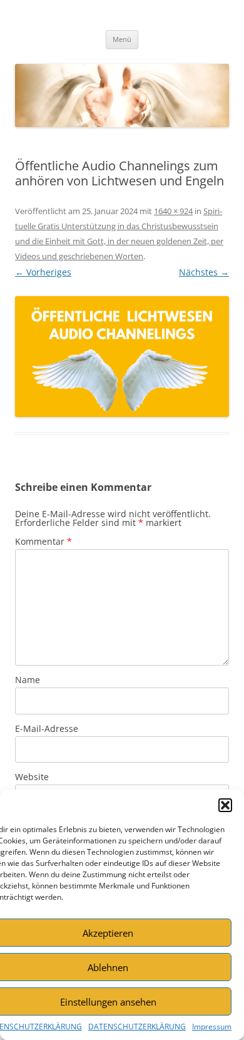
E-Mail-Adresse (46, 728)
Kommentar (43, 541)
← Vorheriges (43, 272)
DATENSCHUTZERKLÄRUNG (137, 1026)
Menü (122, 39)
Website (32, 777)
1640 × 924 (173, 211)
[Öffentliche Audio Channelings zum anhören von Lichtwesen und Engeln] (122, 356)
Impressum (211, 1026)
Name (27, 680)
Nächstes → (204, 272)
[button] (225, 805)
